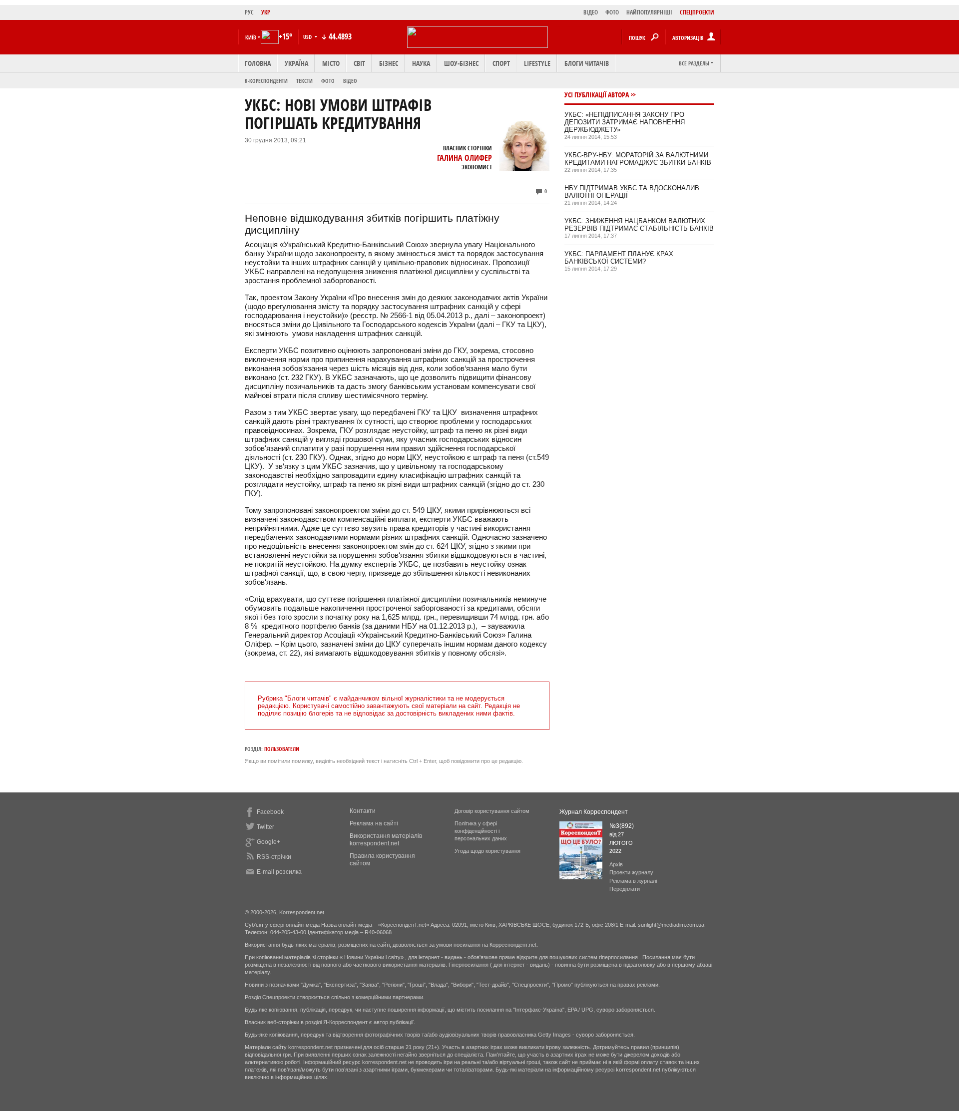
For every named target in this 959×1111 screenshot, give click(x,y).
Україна (296, 63)
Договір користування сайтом (492, 811)
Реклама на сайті (374, 823)
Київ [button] (250, 37)
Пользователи (281, 748)
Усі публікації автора (596, 94)
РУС (249, 12)
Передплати (624, 889)
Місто (331, 63)
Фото (328, 80)
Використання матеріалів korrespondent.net (386, 839)
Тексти (304, 80)
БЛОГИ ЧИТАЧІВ (586, 63)
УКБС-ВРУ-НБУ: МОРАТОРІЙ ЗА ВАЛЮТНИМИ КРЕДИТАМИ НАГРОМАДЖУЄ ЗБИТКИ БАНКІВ (637, 158)
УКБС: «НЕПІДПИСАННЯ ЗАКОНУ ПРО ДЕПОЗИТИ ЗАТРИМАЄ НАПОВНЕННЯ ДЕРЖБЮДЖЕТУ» (624, 122)
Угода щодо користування (487, 851)
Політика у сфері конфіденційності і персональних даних (481, 830)
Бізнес (388, 63)
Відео (350, 80)
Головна (258, 63)
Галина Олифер (464, 157)
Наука (421, 63)
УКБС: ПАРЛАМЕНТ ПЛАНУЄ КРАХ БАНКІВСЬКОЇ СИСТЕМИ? (618, 257)
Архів (616, 864)
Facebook (270, 811)
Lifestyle (537, 63)
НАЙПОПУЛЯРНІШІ (649, 12)
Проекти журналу (631, 872)
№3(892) (621, 825)
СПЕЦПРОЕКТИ (697, 12)
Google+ (268, 841)
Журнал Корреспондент (593, 811)
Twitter (265, 826)
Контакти (363, 810)
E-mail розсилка (279, 871)
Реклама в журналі (633, 881)
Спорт (501, 63)
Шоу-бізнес (461, 63)
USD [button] (308, 36)
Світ (359, 63)
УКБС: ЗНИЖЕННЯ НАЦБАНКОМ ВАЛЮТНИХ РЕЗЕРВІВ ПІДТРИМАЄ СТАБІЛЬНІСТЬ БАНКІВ (639, 224)
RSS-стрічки (274, 856)
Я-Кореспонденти (266, 80)
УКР (265, 12)
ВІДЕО (590, 12)
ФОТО (612, 12)
